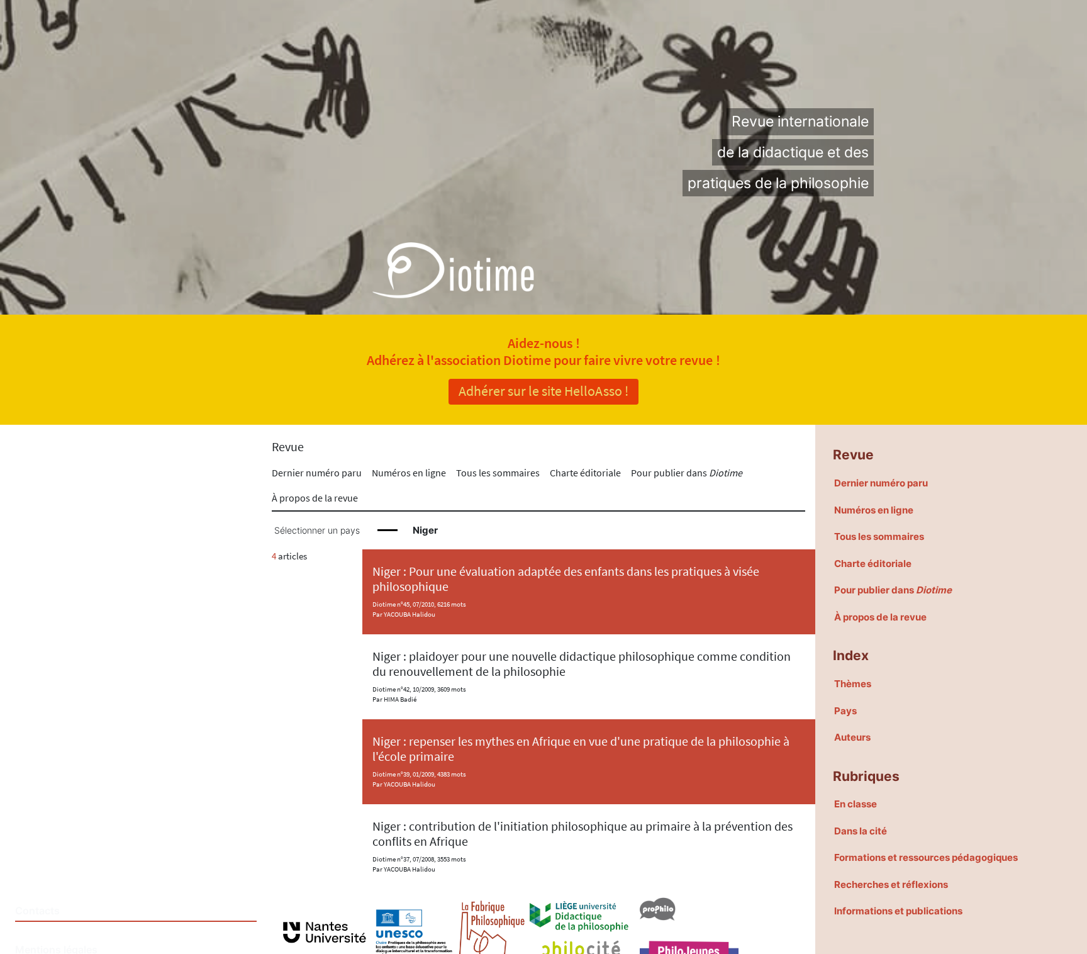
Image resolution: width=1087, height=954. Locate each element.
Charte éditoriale (585, 472)
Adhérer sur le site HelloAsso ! (543, 391)
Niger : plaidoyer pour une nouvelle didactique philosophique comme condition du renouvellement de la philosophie (581, 663)
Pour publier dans (686, 472)
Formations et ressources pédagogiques (926, 857)
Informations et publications (898, 911)
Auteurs (852, 737)
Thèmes (852, 684)
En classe (855, 804)
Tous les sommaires (498, 472)
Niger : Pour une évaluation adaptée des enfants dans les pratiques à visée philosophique (565, 578)
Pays (845, 711)
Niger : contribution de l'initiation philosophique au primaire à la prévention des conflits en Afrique (582, 833)
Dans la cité (860, 831)
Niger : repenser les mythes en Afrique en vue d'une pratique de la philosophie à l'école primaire (580, 748)
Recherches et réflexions (891, 884)
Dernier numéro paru (317, 472)
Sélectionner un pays (317, 530)
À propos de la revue (315, 497)
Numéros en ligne (409, 472)
